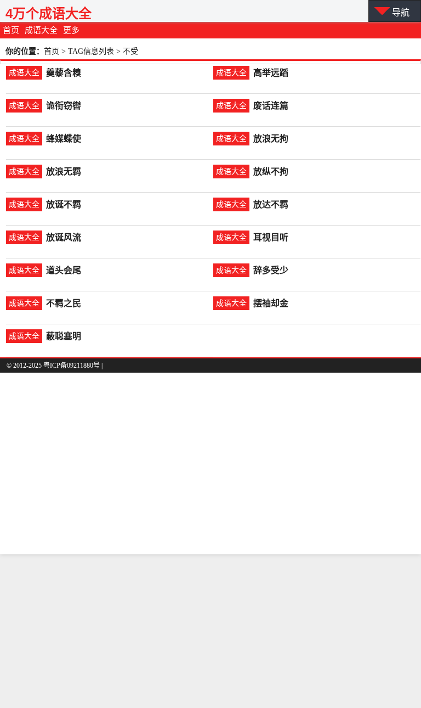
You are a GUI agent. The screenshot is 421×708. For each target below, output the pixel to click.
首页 (11, 30)
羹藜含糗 (63, 72)
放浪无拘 (270, 138)
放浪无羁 (63, 171)
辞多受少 (270, 270)
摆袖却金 (270, 303)
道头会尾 (63, 270)
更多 (71, 30)
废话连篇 (270, 105)
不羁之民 (63, 303)
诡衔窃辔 (63, 105)
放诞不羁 (63, 204)
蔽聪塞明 (63, 336)
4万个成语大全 (48, 13)
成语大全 (41, 30)
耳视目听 (270, 237)
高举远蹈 (270, 72)
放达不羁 (270, 204)
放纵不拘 (270, 171)
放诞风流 (63, 237)
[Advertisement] (210, 631)
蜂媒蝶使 (63, 138)
